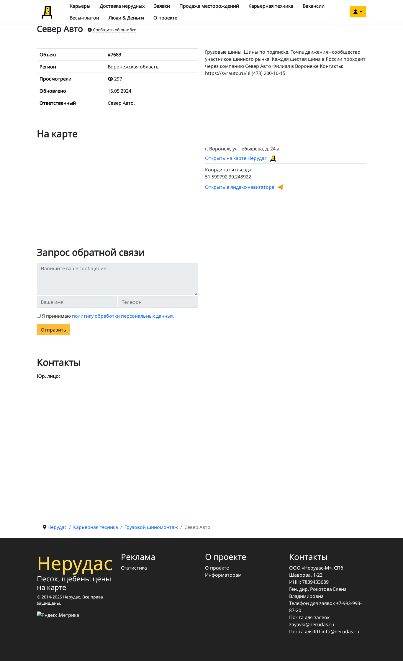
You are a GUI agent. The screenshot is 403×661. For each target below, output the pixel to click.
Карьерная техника (270, 6)
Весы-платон (84, 17)
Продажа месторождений (209, 6)
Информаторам (223, 575)
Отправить (53, 330)
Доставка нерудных (122, 6)
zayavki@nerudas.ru (311, 624)
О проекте (165, 17)
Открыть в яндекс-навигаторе (239, 187)
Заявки (162, 6)
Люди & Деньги (126, 17)
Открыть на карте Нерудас (236, 158)
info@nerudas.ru (340, 631)
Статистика (134, 568)
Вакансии (314, 6)
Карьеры (80, 6)
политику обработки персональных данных (122, 316)
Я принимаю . (108, 316)
